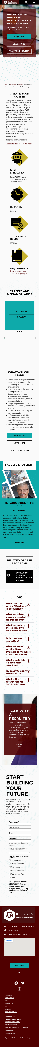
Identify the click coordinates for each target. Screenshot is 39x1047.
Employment (9, 998)
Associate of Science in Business (19, 144)
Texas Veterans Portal (12, 1022)
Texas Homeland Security (13, 1019)
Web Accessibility (11, 1012)
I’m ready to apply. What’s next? (16, 672)
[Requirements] (19, 256)
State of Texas (10, 1016)
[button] (34, 2)
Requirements (19, 268)
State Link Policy (10, 1030)
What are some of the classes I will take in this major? (16, 628)
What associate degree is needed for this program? (16, 617)
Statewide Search (11, 1025)
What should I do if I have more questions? (15, 663)
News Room (9, 1003)
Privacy (7, 1006)
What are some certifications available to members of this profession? (18, 650)
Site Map (8, 1009)
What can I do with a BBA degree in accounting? (16, 606)
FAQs (6, 1001)
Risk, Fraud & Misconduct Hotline (16, 1027)
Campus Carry (10, 1033)
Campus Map (9, 995)
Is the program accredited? (14, 639)
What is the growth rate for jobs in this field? (15, 682)
